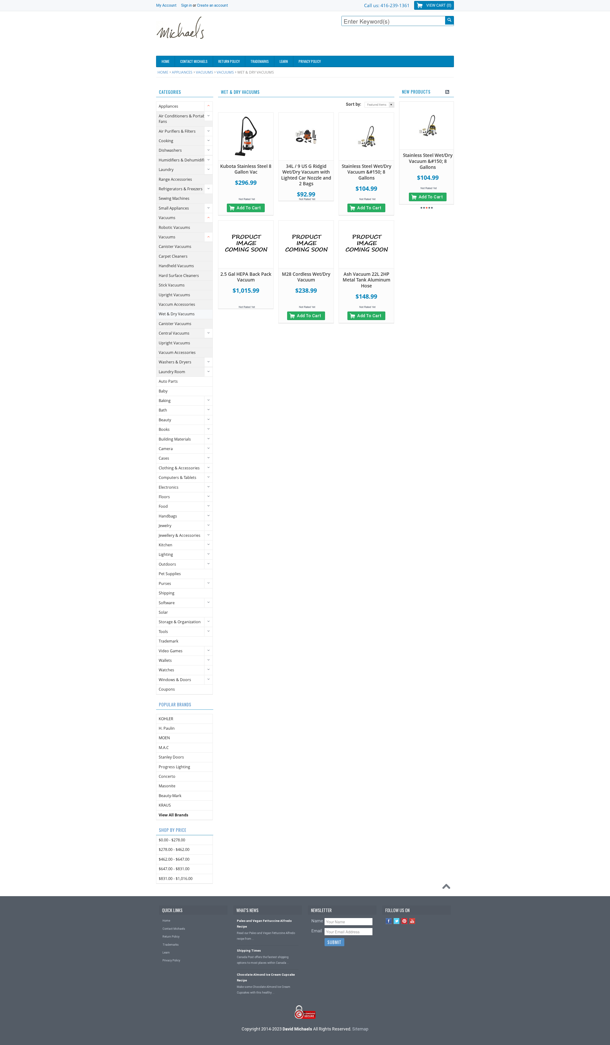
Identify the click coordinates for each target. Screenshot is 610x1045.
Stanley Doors (171, 757)
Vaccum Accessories (177, 304)
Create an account (212, 5)
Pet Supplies (170, 573)
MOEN (164, 737)
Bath (163, 410)
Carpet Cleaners (173, 256)
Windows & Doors (175, 679)
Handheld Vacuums (176, 265)
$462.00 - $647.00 (174, 859)
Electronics (168, 487)
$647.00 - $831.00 (174, 868)
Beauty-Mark (170, 795)
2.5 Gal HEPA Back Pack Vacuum (245, 277)
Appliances (182, 72)
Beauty (165, 419)
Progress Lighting (174, 766)
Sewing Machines (174, 198)
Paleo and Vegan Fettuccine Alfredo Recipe (264, 923)
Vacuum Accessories (177, 352)
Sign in (186, 5)
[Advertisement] (367, 42)
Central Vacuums (174, 333)
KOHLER (166, 718)
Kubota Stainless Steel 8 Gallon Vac (245, 169)
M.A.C (164, 747)
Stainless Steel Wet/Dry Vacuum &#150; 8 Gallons (366, 172)
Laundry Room (172, 371)
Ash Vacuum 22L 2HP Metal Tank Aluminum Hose (366, 280)
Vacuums (204, 72)
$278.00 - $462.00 (174, 849)
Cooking (166, 140)
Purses (165, 583)
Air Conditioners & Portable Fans (183, 118)
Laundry (166, 169)
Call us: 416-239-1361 (387, 5)
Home (163, 72)
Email (316, 930)
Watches (166, 670)
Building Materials (175, 439)
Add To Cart (249, 207)
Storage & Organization (180, 621)
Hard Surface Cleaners (179, 275)
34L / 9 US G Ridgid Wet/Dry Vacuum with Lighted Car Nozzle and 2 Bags (306, 175)
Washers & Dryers (175, 362)
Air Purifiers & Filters (177, 131)
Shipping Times (249, 950)
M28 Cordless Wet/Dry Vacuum (306, 277)
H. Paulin (167, 728)
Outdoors (167, 564)
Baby (163, 391)
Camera (166, 448)
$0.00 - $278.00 (172, 840)
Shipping (166, 593)
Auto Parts (168, 381)
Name (317, 920)
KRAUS (165, 805)
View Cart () (438, 5)
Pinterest (404, 921)
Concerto (167, 776)
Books (164, 429)
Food (163, 506)
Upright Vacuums (174, 294)
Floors (164, 496)
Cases (164, 458)
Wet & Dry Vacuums (177, 314)
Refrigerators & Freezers (181, 188)
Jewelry (165, 525)
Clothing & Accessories (179, 468)
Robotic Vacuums (174, 227)
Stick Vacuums (172, 285)
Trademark (168, 641)
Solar (163, 612)
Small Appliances (174, 208)
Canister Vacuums (175, 246)
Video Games (171, 650)
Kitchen (165, 545)
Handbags (168, 516)
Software (167, 602)
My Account (166, 5)
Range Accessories (175, 179)
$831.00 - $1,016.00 (176, 878)
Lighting (166, 554)
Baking (165, 400)
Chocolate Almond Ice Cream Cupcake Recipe (266, 977)
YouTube (412, 921)
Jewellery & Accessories (179, 535)
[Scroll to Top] (447, 887)
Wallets (165, 660)
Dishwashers (170, 150)
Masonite (167, 786)
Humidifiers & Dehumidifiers (184, 160)
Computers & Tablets (177, 477)
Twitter (397, 921)
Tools (163, 631)
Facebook (389, 921)
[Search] (449, 20)
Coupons (167, 689)
